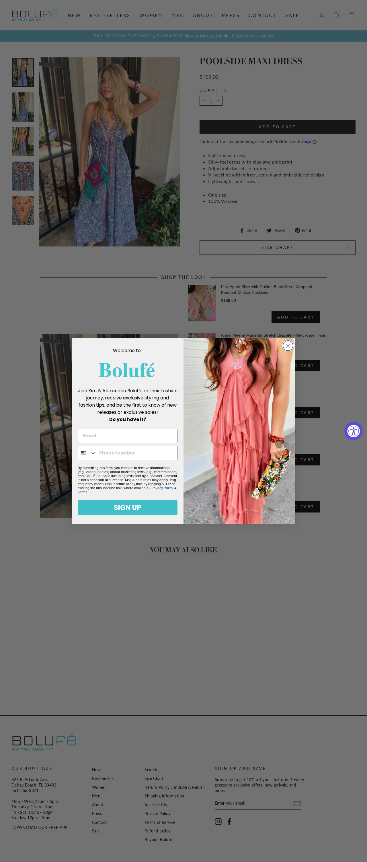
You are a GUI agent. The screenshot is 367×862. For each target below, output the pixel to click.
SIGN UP (127, 507)
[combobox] (87, 453)
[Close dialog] (288, 346)
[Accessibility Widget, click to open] (353, 431)
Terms (82, 492)
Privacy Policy (162, 488)
